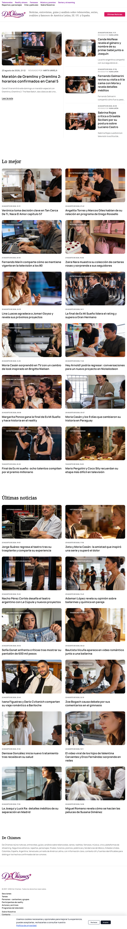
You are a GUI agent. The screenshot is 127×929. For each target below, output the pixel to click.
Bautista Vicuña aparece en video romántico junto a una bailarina (94, 652)
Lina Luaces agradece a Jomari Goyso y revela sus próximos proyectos (27, 315)
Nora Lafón (113, 35)
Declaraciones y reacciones (76, 44)
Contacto (6, 914)
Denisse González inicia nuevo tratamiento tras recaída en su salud (30, 755)
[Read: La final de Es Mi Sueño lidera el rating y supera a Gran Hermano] (95, 288)
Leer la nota (7, 98)
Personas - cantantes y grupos (15, 899)
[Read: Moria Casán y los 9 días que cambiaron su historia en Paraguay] (95, 392)
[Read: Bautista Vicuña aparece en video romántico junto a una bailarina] (95, 625)
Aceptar (106, 922)
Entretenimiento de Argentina (82, 173)
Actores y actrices (10, 905)
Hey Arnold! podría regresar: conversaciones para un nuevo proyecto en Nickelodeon (95, 367)
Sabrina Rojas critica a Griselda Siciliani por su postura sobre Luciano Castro (109, 120)
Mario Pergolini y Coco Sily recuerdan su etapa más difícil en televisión (91, 470)
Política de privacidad (26, 925)
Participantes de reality (12, 902)
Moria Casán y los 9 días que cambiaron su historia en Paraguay (93, 418)
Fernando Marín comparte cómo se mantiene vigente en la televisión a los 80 (31, 263)
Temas (5, 896)
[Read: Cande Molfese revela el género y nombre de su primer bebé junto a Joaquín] (80, 48)
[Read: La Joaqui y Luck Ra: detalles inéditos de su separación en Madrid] (32, 783)
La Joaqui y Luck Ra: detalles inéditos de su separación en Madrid (30, 810)
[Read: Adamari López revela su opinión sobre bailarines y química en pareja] (95, 573)
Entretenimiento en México (17, 36)
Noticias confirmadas (79, 771)
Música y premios (48, 2)
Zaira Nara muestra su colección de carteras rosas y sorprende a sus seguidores (94, 263)
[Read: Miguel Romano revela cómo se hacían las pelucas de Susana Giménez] (95, 783)
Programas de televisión (12, 908)
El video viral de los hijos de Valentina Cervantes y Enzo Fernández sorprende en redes (93, 757)
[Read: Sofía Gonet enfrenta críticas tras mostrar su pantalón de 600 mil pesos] (32, 625)
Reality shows (21, 2)
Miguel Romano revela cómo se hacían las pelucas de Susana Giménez (92, 810)
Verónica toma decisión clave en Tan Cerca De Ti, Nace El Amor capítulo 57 (30, 212)
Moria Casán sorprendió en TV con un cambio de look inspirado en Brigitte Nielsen (31, 367)
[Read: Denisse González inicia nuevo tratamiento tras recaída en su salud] (32, 728)
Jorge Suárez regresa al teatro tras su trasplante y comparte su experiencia (26, 548)
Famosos (34, 2)
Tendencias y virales (78, 613)
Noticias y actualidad (78, 81)
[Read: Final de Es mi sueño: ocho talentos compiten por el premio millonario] (32, 443)
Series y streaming (66, 2)
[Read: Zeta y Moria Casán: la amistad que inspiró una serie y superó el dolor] (95, 522)
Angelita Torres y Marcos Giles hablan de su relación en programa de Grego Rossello (93, 212)
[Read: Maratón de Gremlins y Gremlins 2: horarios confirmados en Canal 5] (32, 48)
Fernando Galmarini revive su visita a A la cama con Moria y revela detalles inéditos (111, 83)
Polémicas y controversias (81, 664)
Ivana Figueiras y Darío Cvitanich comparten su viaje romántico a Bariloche (31, 703)
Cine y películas (31, 5)
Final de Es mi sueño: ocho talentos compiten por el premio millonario (32, 470)
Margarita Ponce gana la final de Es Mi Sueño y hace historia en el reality (31, 418)
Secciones (6, 894)
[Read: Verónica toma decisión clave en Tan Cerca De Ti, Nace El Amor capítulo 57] (32, 185)
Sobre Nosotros (48, 5)
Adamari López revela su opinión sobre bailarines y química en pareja (90, 600)
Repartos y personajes (12, 5)
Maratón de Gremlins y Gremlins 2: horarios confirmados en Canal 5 (31, 79)
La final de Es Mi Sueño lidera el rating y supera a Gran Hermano (91, 315)
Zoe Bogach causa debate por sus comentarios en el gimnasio (87, 703)
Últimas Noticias (114, 14)
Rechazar (94, 922)
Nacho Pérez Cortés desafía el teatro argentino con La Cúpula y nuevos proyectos (31, 600)
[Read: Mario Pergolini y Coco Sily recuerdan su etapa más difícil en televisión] (95, 443)
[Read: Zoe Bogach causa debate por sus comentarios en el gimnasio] (95, 676)
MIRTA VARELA (50, 70)
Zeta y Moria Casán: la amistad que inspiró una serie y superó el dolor (93, 548)
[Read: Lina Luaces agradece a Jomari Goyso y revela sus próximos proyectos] (32, 288)
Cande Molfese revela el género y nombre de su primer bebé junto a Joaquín (111, 47)
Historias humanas (14, 224)
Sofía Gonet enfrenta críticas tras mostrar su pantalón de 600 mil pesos (31, 652)
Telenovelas (7, 2)
